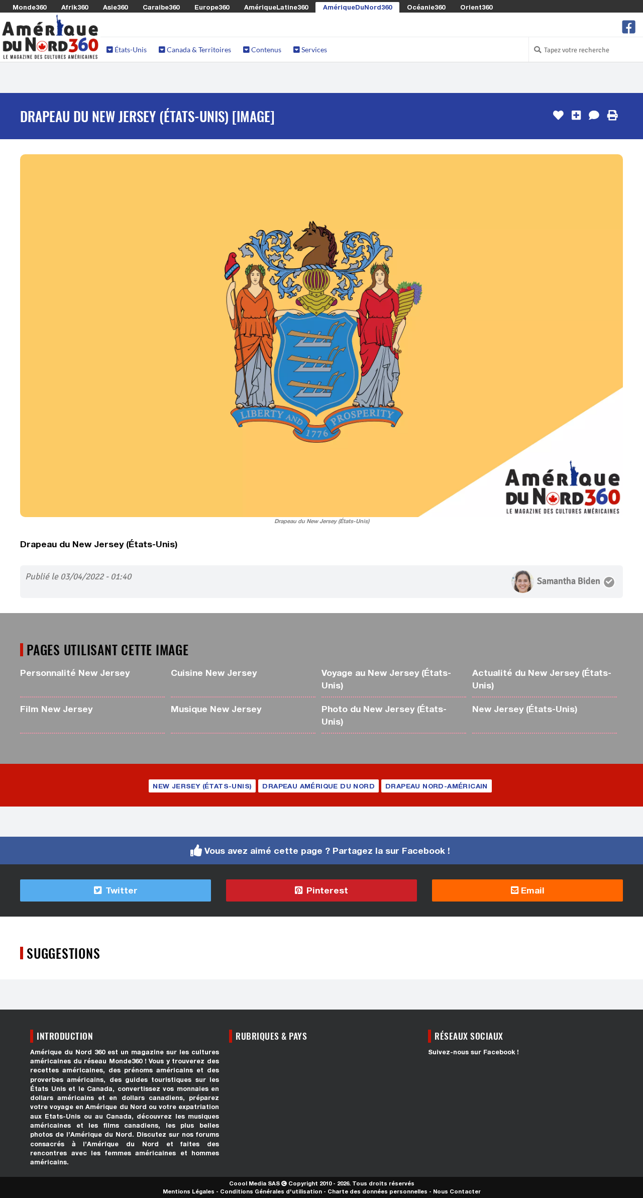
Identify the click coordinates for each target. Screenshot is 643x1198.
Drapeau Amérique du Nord (318, 786)
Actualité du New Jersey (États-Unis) (541, 678)
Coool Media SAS (254, 1183)
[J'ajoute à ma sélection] (576, 115)
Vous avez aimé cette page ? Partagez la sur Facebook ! (327, 850)
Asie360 (115, 7)
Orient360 (476, 7)
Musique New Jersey (216, 709)
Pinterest (326, 890)
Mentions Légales (189, 1191)
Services (313, 49)
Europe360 (211, 7)
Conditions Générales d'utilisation (271, 1191)
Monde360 (29, 7)
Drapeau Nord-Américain (436, 786)
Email (531, 890)
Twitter (120, 890)
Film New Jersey (56, 709)
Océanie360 (426, 7)
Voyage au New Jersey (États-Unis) (386, 678)
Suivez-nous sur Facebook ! (473, 1052)
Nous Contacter (457, 1191)
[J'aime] (558, 115)
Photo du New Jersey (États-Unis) (384, 715)
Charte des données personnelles (377, 1191)
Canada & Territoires (198, 49)
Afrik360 (74, 7)
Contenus (265, 49)
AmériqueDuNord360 (357, 7)
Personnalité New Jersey (75, 672)
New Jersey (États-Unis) (524, 709)
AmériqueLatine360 (276, 7)
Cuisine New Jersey (214, 672)
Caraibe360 (161, 7)
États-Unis (130, 49)
